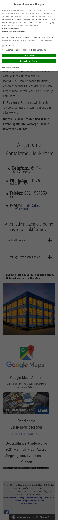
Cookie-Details (7, 67)
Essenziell (10, 45)
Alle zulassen (29, 55)
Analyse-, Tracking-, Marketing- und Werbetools (26, 50)
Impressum (15, 67)
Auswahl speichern (29, 61)
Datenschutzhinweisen (10, 28)
